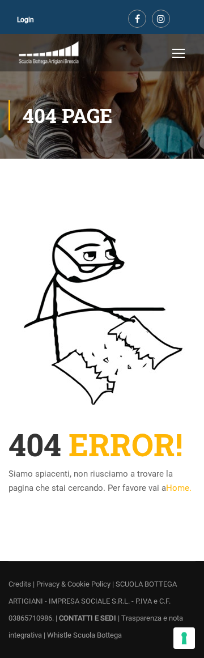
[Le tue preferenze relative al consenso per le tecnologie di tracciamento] (184, 638)
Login (25, 20)
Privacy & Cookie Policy (73, 584)
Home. (179, 488)
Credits (19, 584)
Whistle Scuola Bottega (84, 635)
